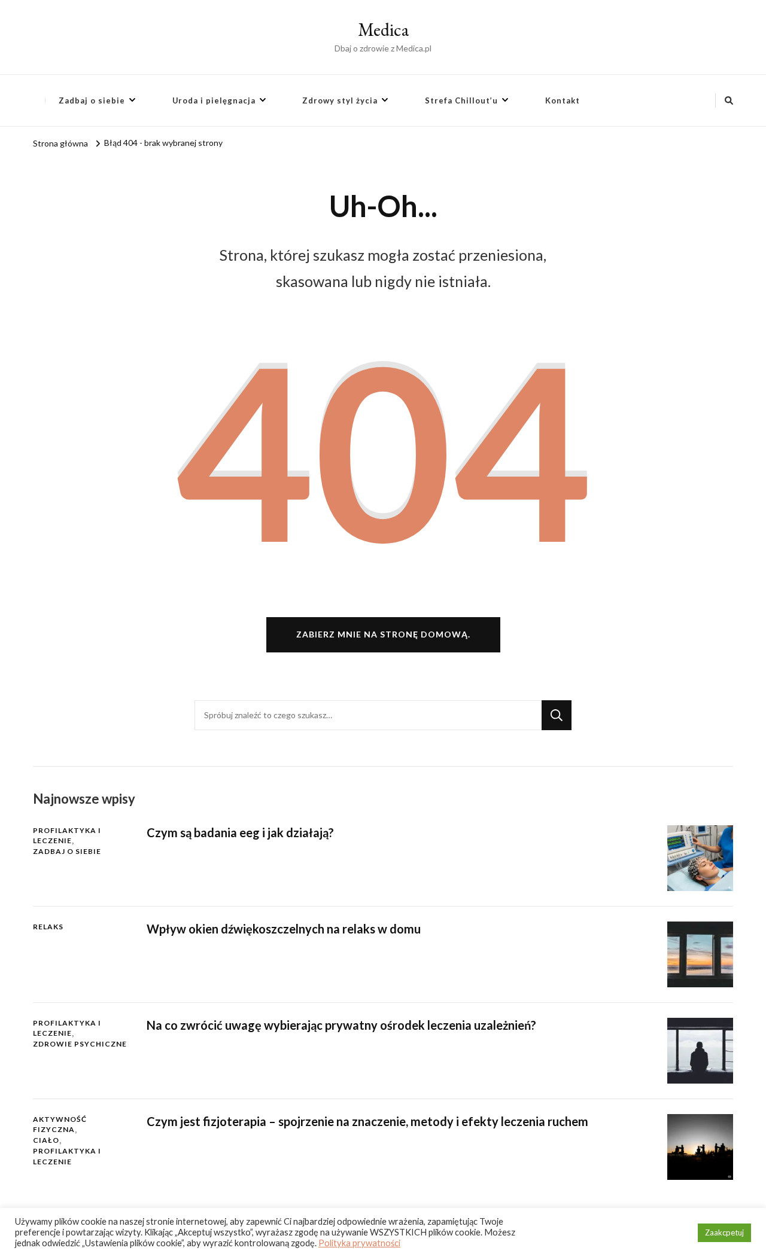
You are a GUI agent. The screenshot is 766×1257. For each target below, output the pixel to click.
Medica (383, 29)
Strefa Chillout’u (461, 100)
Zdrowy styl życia (340, 100)
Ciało (46, 1140)
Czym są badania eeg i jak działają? (240, 832)
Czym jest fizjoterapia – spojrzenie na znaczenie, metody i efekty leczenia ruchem (367, 1121)
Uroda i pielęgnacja (214, 100)
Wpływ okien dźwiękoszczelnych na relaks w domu (284, 929)
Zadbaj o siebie (92, 100)
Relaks (48, 926)
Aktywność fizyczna (60, 1124)
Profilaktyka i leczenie (67, 836)
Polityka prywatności (359, 1243)
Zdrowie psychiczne (80, 1043)
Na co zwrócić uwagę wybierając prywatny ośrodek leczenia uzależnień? (341, 1025)
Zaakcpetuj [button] (724, 1232)
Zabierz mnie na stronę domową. (383, 634)
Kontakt (562, 100)
